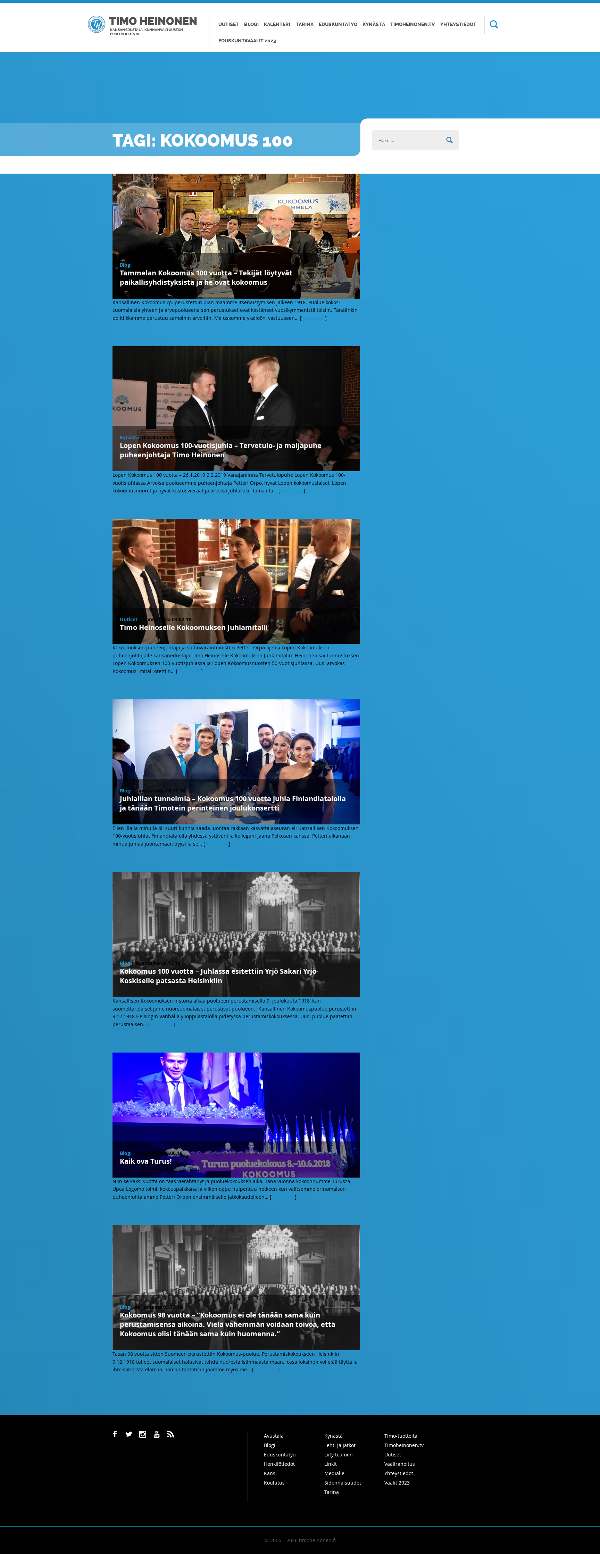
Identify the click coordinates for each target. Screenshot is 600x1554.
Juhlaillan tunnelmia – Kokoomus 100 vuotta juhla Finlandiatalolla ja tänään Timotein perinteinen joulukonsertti (233, 803)
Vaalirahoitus (399, 1464)
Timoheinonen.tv (412, 24)
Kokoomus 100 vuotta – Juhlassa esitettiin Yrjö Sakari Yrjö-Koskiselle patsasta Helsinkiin (219, 975)
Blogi (251, 24)
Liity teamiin (338, 1454)
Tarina (305, 24)
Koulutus (274, 1482)
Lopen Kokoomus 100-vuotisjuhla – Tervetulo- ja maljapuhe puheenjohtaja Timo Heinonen (221, 450)
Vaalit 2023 (397, 1482)
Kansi (270, 1473)
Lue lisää (313, 318)
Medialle (334, 1473)
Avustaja (274, 1435)
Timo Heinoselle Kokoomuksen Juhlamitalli (194, 627)
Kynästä (373, 24)
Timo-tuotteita (400, 1435)
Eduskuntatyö (338, 24)
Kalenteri (277, 24)
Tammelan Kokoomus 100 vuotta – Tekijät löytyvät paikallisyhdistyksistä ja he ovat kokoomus (206, 277)
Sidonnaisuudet (342, 1482)
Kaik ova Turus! (146, 1161)
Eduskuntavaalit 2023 (247, 41)
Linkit (330, 1464)
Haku (491, 25)
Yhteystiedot (458, 24)
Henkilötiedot (279, 1464)
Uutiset (228, 24)
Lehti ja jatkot (340, 1445)
